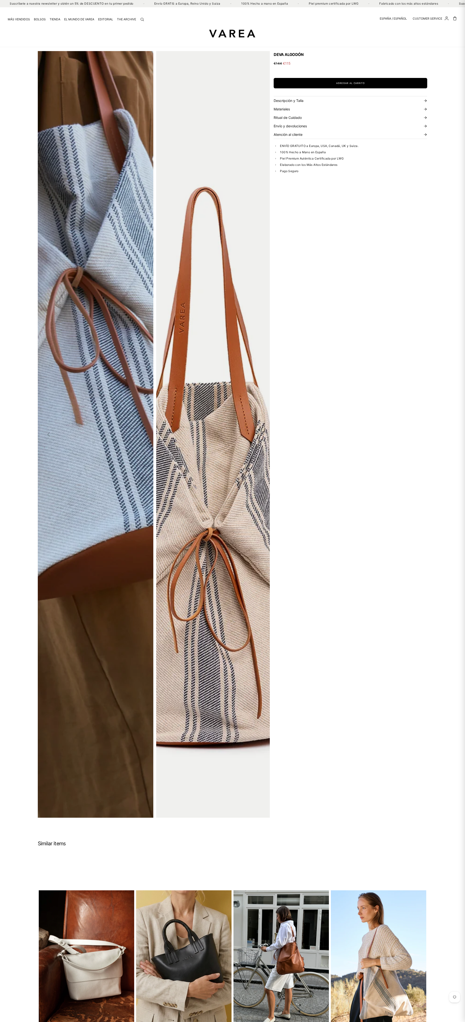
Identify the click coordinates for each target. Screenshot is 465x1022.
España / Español (393, 18)
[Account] (446, 18)
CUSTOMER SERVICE (427, 18)
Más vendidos (19, 19)
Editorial (105, 19)
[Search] (142, 19)
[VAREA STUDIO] (232, 33)
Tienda (55, 19)
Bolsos (40, 19)
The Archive (126, 19)
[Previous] (49, 434)
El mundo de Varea (79, 19)
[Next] (259, 434)
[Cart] (454, 18)
